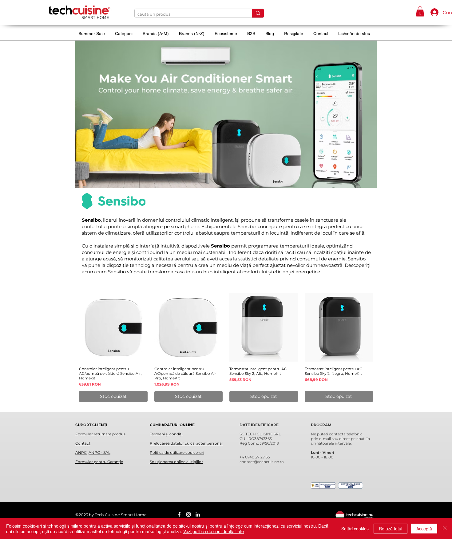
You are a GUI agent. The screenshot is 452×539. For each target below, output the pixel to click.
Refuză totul (390, 528)
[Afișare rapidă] (113, 327)
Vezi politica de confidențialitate (213, 531)
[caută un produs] (258, 13)
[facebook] (179, 514)
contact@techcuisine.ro (262, 461)
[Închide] (444, 528)
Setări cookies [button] (355, 528)
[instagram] (188, 514)
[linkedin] (198, 514)
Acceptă (424, 528)
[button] (420, 11)
